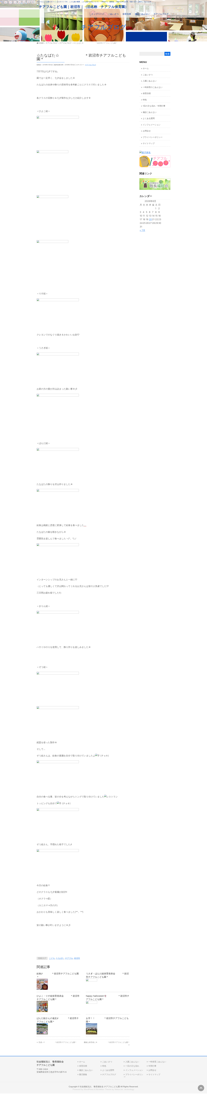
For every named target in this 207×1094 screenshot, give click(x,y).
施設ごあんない (150, 112)
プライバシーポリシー (153, 137)
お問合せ (147, 131)
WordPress (89, 1089)
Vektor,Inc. (119, 1089)
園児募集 (83, 1074)
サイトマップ (149, 143)
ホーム (146, 68)
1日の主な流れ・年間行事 (154, 106)
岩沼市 (77, 958)
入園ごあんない (150, 81)
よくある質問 (149, 118)
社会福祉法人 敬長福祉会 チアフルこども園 (100, 1086)
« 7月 (142, 230)
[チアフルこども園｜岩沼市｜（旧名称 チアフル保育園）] (82, 7)
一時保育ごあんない (157, 1061)
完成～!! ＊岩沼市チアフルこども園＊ (57, 1042)
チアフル (69, 958)
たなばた (60, 958)
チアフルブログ (90, 65)
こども (52, 958)
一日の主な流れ (132, 1066)
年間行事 (152, 1066)
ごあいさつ (148, 75)
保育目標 (147, 93)
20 (150, 219)
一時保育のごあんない (153, 87)
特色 (145, 100)
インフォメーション (152, 125)
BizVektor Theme (103, 1089)
